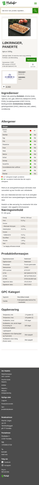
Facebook (7, 462)
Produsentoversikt (7, 404)
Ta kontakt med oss (4, 452)
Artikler (3, 385)
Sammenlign (31, 60)
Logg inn (4, 400)
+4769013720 (6, 445)
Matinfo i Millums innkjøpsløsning (6, 390)
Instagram (7, 465)
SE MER (8, 87)
